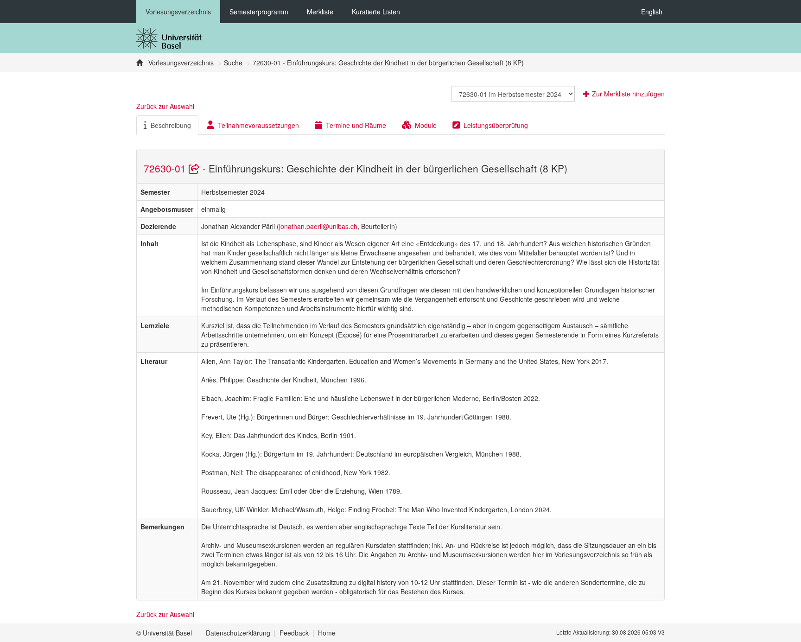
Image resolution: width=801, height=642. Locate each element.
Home (327, 632)
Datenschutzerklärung (238, 632)
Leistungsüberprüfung (496, 125)
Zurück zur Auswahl (165, 106)
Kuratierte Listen (376, 11)
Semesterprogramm (258, 11)
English (651, 11)
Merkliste (320, 11)
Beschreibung (171, 125)
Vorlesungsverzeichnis (178, 11)
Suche (233, 62)
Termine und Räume (356, 125)
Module (426, 125)
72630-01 (166, 168)
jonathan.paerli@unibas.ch (318, 226)
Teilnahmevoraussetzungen (258, 125)
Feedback (294, 632)
